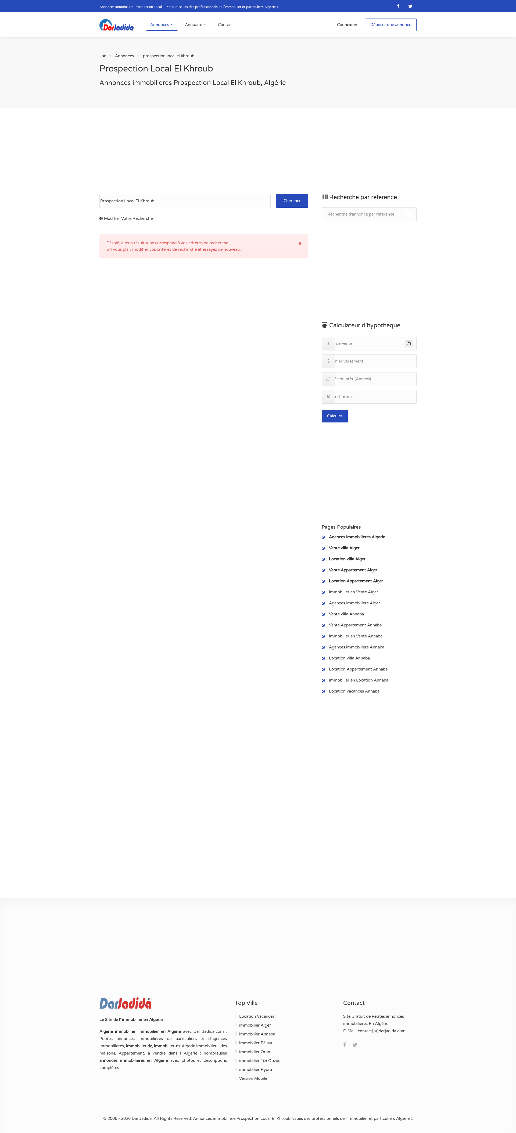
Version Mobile (253, 1078)
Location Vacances (256, 1016)
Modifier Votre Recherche (128, 218)
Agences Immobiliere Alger (354, 603)
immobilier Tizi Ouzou (260, 1060)
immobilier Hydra (255, 1069)
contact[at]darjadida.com (382, 1030)
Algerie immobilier (117, 1031)
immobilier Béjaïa (255, 1043)
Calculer (334, 416)
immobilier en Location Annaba (358, 680)
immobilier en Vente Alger (353, 592)
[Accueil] (104, 55)
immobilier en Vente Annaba (355, 636)
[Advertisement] (258, 151)
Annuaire (193, 24)
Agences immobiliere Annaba (356, 647)
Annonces (159, 24)
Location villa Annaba (349, 658)
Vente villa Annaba (346, 614)
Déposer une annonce (390, 24)
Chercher (292, 200)
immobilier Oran (254, 1051)
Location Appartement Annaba (358, 669)
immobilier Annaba (257, 1034)
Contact (225, 24)
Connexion (347, 24)
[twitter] (410, 6)
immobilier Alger (255, 1025)
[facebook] (398, 6)
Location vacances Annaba (354, 691)
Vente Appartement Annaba (355, 625)
